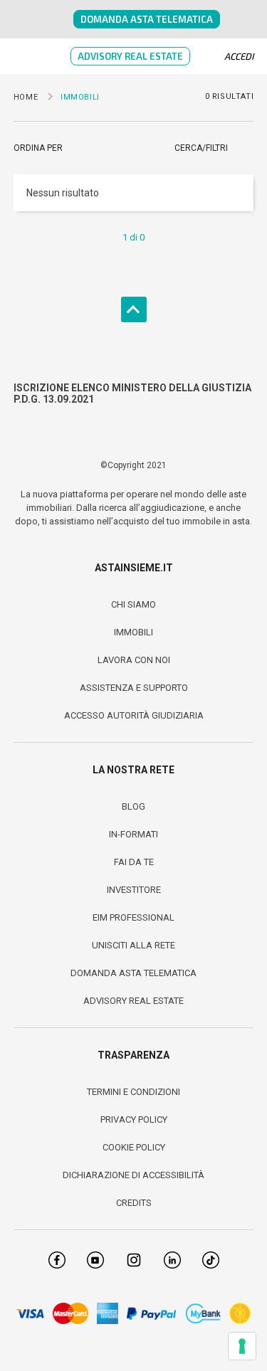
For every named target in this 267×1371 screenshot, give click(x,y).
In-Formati (133, 834)
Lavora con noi (134, 660)
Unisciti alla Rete (133, 945)
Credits (134, 1202)
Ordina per (38, 148)
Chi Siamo (133, 604)
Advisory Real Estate (130, 56)
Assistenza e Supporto (134, 687)
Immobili (133, 632)
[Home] (57, 19)
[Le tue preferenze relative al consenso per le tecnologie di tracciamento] (242, 1346)
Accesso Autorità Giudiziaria (134, 715)
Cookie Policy (134, 1147)
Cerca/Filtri (201, 148)
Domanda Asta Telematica (146, 19)
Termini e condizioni (133, 1091)
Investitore (134, 889)
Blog (133, 806)
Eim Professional (133, 917)
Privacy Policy (133, 1119)
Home (26, 97)
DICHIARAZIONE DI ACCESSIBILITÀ (133, 1175)
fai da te (134, 862)
